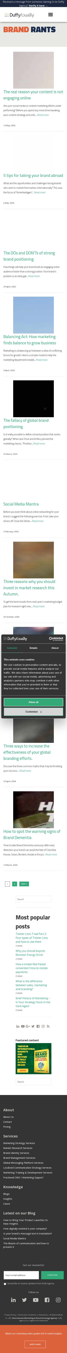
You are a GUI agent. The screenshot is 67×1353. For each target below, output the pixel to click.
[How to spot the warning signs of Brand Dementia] (33, 809)
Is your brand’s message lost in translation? (27, 1233)
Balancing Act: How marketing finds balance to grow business (29, 339)
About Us (8, 1116)
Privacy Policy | (11, 1315)
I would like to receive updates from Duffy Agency (30, 1283)
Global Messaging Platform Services (23, 1162)
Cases (6, 1203)
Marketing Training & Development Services (27, 1172)
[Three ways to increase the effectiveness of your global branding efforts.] (33, 724)
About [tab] (55, 648)
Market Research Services (17, 1148)
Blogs (6, 1193)
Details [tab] (34, 648)
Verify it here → (38, 6)
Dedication (43, 1315)
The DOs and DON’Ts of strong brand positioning (29, 256)
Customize (32, 711)
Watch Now (35, 1344)
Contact (7, 1121)
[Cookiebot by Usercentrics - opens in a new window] (49, 639)
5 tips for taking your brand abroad (33, 175)
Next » (24, 884)
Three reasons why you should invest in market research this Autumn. (29, 587)
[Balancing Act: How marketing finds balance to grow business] (33, 315)
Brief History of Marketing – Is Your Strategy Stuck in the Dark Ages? (33, 1002)
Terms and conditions (27, 1315)
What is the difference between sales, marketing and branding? (31, 985)
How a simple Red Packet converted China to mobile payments (32, 968)
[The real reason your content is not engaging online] (33, 70)
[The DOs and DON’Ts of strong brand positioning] (33, 231)
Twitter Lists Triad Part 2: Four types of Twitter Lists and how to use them (32, 937)
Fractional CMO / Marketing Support (23, 1177)
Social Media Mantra (21, 504)
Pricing (7, 1126)
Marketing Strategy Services (19, 1143)
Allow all (33, 702)
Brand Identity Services (16, 1152)
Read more (43, 115)
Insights (7, 1198)
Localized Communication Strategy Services (27, 1167)
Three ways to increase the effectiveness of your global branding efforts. (27, 752)
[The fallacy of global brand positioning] (33, 398)
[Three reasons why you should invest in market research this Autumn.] (33, 560)
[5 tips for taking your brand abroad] (33, 153)
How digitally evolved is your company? (25, 1228)
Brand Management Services (19, 1157)
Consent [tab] (12, 648)
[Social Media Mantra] (33, 482)
